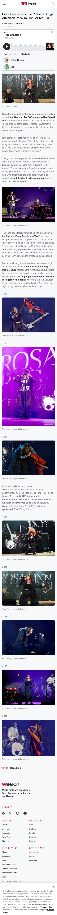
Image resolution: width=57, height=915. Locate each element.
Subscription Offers (9, 872)
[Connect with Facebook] (3, 813)
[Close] (54, 887)
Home (31, 856)
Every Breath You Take (27, 236)
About (4, 852)
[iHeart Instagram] (17, 813)
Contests (32, 837)
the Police (7, 236)
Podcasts (6, 833)
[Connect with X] (10, 813)
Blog (4, 860)
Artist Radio (6, 837)
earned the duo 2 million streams (27, 178)
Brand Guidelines (9, 864)
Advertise (6, 856)
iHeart (4, 824)
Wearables (33, 860)
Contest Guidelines (9, 868)
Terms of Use (46, 907)
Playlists (5, 841)
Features (32, 828)
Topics (4, 768)
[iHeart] (28, 4)
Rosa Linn (15, 767)
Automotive (33, 852)
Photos (32, 841)
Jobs (4, 876)
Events (32, 833)
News (31, 824)
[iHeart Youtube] (25, 813)
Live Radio (6, 828)
